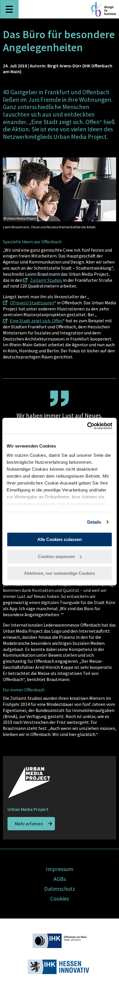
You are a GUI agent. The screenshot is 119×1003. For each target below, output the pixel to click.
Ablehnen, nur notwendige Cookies (59, 573)
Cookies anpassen (56, 556)
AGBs (59, 878)
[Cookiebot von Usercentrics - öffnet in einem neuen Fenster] (87, 426)
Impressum (59, 869)
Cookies (59, 898)
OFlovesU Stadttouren (32, 302)
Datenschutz (59, 888)
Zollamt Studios (46, 280)
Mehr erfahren (29, 824)
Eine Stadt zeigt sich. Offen (36, 320)
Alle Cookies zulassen (59, 539)
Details (94, 522)
